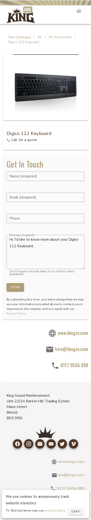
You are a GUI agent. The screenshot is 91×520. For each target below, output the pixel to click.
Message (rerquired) (21, 235)
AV (39, 37)
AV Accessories (60, 37)
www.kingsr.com (72, 332)
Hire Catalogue (19, 37)
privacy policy (55, 510)
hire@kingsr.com (71, 348)
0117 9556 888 (73, 365)
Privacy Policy (16, 313)
